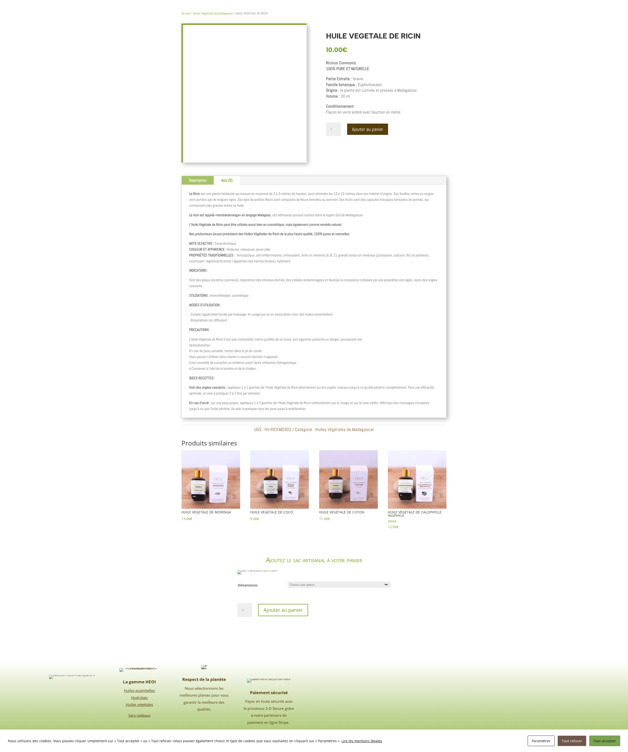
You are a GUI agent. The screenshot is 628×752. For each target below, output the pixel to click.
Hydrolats (139, 697)
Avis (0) (227, 180)
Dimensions (248, 585)
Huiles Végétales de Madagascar (213, 13)
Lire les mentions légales (361, 741)
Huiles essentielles (139, 690)
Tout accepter (604, 741)
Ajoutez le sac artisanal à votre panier (314, 559)
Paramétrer (541, 741)
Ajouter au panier (367, 129)
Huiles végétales (139, 704)
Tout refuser (572, 741)
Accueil (186, 13)
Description (197, 180)
